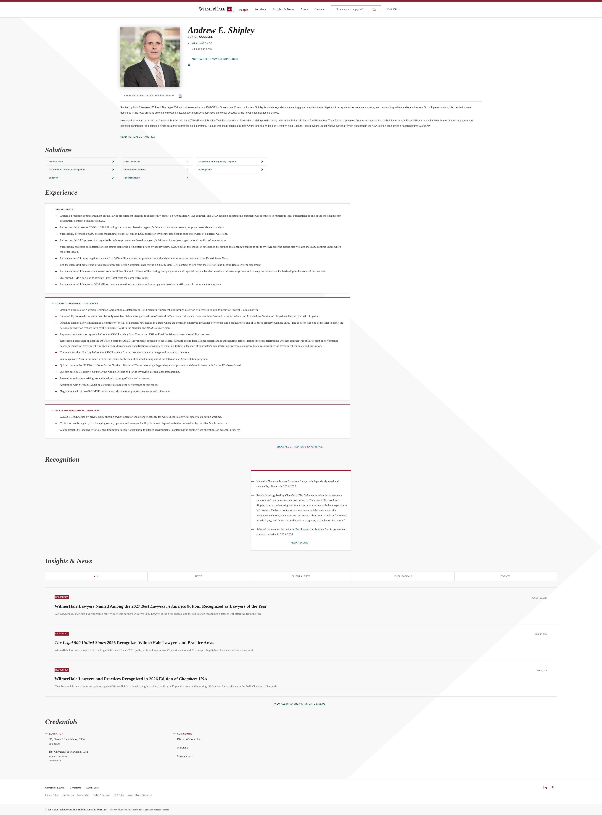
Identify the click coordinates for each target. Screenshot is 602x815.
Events (505, 576)
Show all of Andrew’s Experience (300, 446)
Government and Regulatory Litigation (217, 161)
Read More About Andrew (137, 137)
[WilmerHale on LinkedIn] (545, 787)
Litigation (53, 177)
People (243, 9)
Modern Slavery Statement (139, 795)
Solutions (260, 9)
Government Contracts (135, 169)
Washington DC (202, 43)
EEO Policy (119, 795)
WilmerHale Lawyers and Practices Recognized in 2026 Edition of (131, 678)
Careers (319, 9)
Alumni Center (93, 787)
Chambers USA (147, 107)
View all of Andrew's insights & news (299, 704)
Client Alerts (301, 576)
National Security (132, 177)
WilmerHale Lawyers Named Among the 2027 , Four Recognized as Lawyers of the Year (161, 606)
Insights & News (283, 9)
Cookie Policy (83, 795)
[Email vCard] (189, 65)
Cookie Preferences (102, 795)
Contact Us (75, 787)
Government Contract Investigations (67, 169)
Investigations (205, 169)
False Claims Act (132, 161)
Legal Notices (67, 795)
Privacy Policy (51, 795)
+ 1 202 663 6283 (202, 49)
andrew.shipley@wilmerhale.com (215, 59)
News (198, 576)
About (304, 9)
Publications (403, 576)
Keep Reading (300, 542)
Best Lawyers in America (309, 529)
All (96, 576)
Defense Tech (56, 161)
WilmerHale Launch (55, 787)
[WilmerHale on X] (552, 787)
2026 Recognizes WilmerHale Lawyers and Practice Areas (134, 642)
